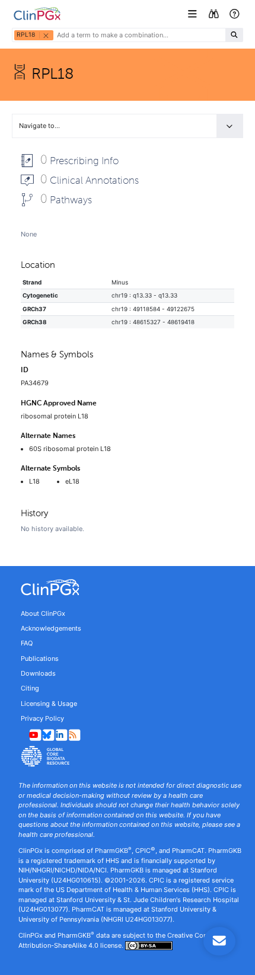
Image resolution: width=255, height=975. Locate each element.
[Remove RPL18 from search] (45, 35)
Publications (40, 658)
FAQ (27, 643)
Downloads (38, 673)
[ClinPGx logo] (127, 587)
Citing (30, 688)
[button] (193, 14)
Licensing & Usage (49, 703)
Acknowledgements (51, 628)
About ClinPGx (43, 613)
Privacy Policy (42, 718)
